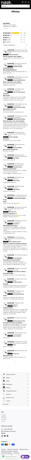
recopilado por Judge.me (10, 26)
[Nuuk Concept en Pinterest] (7, 436)
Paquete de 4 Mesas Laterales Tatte (17, 156)
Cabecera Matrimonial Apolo (15, 165)
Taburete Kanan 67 (12, 304)
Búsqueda (3, 417)
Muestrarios (16, 452)
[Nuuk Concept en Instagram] (2, 436)
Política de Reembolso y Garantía (9, 451)
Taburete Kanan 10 (12, 187)
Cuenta (3, 421)
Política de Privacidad (12, 449)
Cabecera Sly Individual (13, 90)
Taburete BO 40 (11, 146)
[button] (7, 33)
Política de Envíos (23, 449)
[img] (10, 23)
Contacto (3, 414)
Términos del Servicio (6, 452)
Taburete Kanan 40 (12, 178)
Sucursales (4, 419)
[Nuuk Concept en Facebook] (5, 436)
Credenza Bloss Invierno (13, 292)
